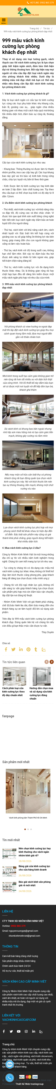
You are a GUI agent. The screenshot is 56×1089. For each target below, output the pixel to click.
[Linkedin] (21, 649)
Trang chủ (35, 28)
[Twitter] (13, 649)
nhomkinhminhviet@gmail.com (24, 935)
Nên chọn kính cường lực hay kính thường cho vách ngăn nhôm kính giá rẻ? (35, 852)
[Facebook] (6, 649)
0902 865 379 (47, 2)
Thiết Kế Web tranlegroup (30, 1084)
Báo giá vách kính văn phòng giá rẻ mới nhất (35, 884)
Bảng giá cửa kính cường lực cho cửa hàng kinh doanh (34, 868)
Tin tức (47, 28)
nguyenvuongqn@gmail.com (23, 930)
